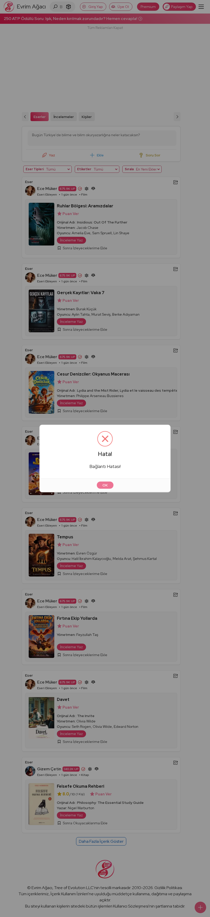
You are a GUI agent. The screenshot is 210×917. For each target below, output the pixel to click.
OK (105, 485)
